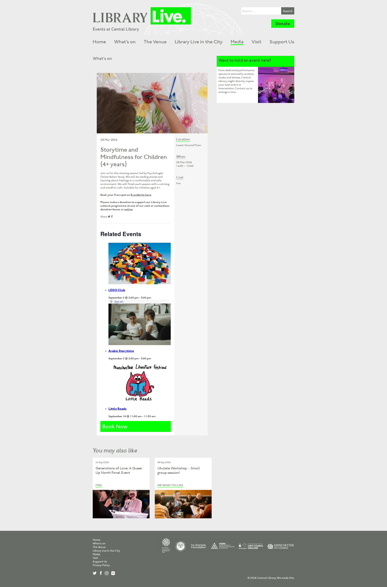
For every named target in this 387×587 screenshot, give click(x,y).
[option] (152, 103)
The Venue (155, 42)
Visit (256, 42)
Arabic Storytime (121, 351)
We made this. (285, 578)
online (128, 209)
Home (99, 42)
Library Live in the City (199, 42)
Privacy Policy (101, 565)
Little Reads (117, 409)
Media (237, 42)
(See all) (118, 301)
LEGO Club (116, 290)
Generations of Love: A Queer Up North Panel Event (119, 470)
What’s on (125, 42)
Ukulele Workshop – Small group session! (178, 470)
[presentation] (139, 263)
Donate (283, 23)
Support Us (281, 42)
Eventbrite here (141, 195)
